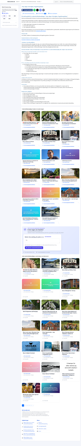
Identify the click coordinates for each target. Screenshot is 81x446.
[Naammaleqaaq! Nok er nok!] (51, 157)
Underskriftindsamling (29, 13)
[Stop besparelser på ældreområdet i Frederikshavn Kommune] (31, 196)
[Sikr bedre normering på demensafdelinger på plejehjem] (70, 120)
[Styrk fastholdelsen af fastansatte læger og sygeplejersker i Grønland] (31, 215)
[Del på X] (37, 10)
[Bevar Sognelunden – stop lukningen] (70, 195)
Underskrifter (41, 13)
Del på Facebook (28, 10)
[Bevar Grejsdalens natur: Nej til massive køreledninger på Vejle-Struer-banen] (31, 177)
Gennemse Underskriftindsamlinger (28, 1)
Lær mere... (6, 13)
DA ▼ (19, 1)
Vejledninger (25, 420)
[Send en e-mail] (40, 10)
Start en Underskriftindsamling (66, 1)
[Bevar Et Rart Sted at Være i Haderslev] (70, 139)
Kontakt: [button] (39, 1)
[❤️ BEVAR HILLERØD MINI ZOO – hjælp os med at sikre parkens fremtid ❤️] (31, 120)
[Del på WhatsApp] (34, 10)
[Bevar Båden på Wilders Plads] (51, 138)
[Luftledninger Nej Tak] (70, 157)
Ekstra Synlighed (53, 13)
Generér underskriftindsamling (35, 247)
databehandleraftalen (41, 31)
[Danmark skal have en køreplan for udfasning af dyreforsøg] (31, 158)
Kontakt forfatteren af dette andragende (31, 39)
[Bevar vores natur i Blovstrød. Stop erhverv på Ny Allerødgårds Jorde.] (70, 177)
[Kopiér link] (43, 10)
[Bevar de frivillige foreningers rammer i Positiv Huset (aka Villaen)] (51, 177)
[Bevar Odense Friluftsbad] (31, 138)
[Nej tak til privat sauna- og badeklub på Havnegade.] (51, 196)
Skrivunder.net (11, 1)
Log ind (56, 1)
